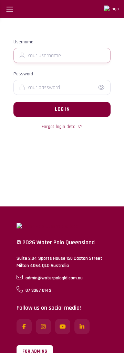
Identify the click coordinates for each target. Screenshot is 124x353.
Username (23, 42)
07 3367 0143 (38, 290)
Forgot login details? (62, 127)
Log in (62, 109)
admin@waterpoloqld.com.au (54, 278)
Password (23, 74)
